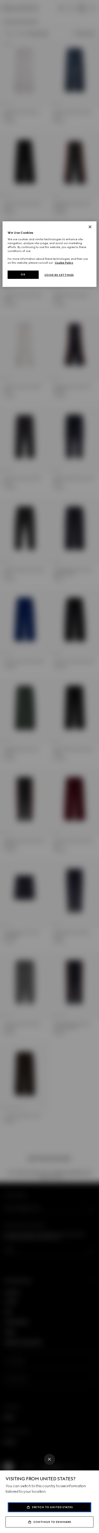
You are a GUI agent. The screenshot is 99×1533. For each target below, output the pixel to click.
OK (23, 274)
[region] (50, 254)
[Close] (49, 1459)
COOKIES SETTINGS (59, 275)
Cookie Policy (64, 262)
